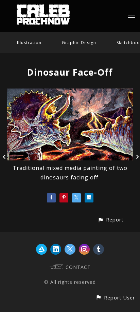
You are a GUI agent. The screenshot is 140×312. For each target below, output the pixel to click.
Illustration (29, 42)
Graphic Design (79, 42)
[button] (110, 220)
